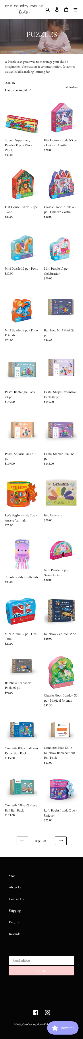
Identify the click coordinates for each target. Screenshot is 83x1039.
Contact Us (16, 899)
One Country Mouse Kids (35, 1024)
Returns (14, 922)
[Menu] (75, 9)
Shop (12, 876)
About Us (15, 887)
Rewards (14, 934)
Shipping (15, 910)
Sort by (10, 83)
